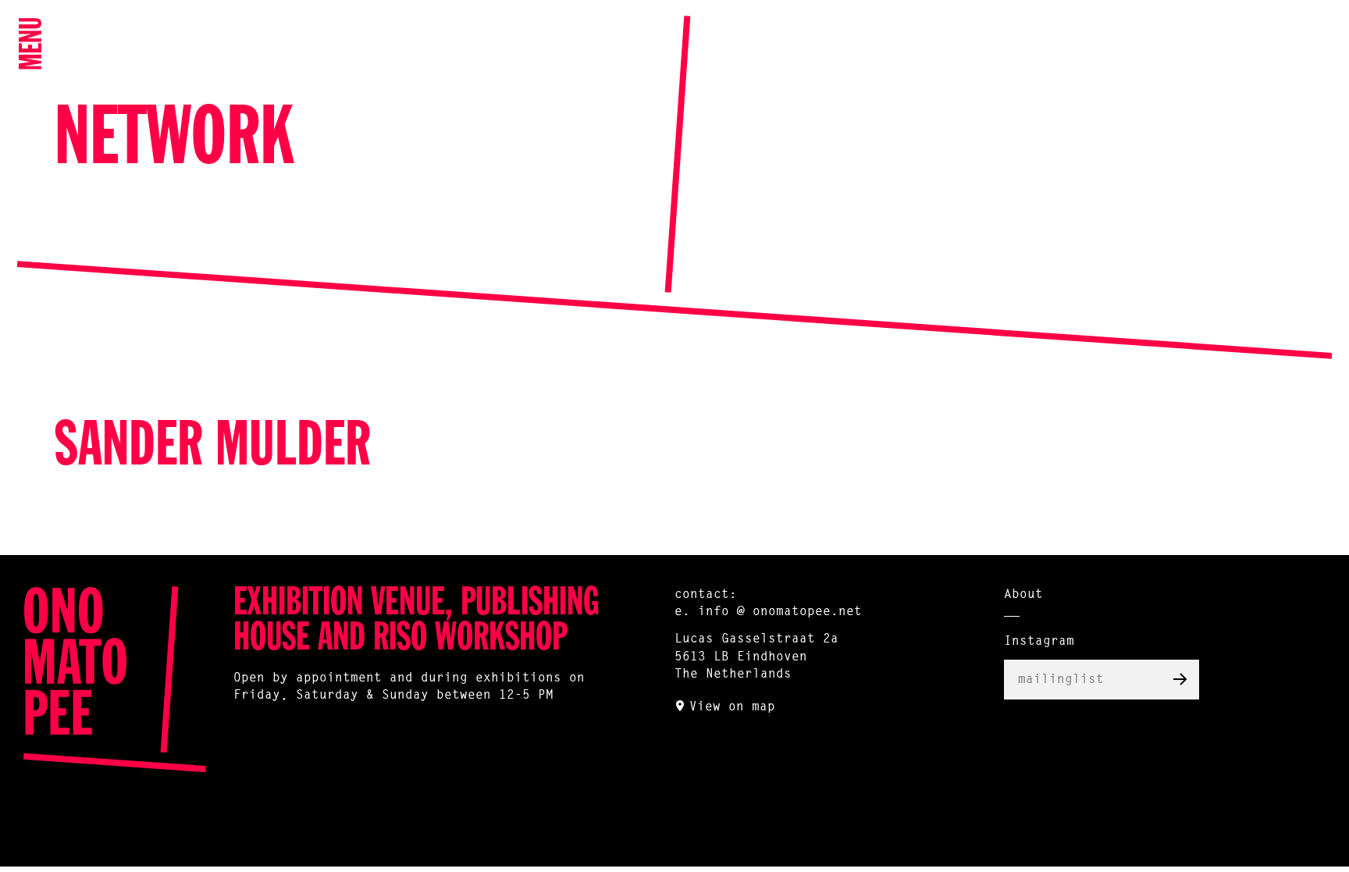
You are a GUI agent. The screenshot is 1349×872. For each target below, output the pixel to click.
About (1023, 595)
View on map (732, 707)
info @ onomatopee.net (780, 612)
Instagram (1039, 641)
